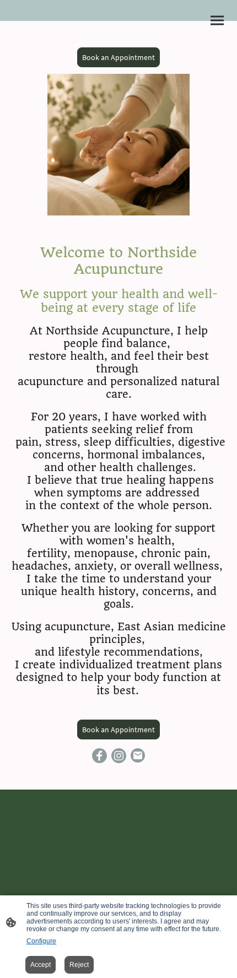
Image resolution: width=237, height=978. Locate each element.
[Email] (138, 755)
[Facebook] (99, 755)
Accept (40, 965)
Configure (41, 941)
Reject (79, 965)
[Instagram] (118, 755)
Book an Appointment (118, 57)
